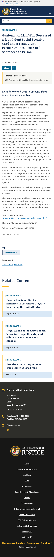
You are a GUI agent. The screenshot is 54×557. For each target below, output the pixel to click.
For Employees (27, 503)
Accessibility (27, 486)
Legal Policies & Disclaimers (27, 492)
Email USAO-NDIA (14, 410)
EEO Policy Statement (27, 520)
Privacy (27, 498)
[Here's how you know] (27, 3)
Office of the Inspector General (27, 509)
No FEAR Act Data (27, 515)
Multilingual (27, 532)
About (27, 464)
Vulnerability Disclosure (27, 526)
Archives (27, 475)
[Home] (15, 14)
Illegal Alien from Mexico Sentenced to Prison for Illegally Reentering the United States (25, 304)
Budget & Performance (27, 469)
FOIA (27, 481)
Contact (26, 547)
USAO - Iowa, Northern (12, 264)
